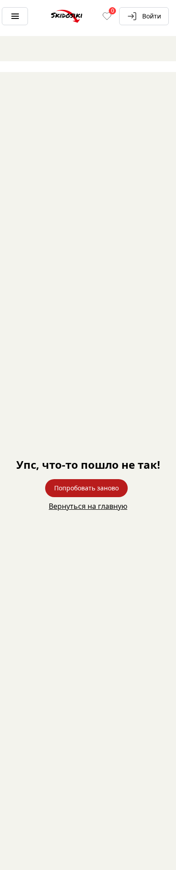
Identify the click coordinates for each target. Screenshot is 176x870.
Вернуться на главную (88, 506)
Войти (151, 16)
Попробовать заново (86, 488)
